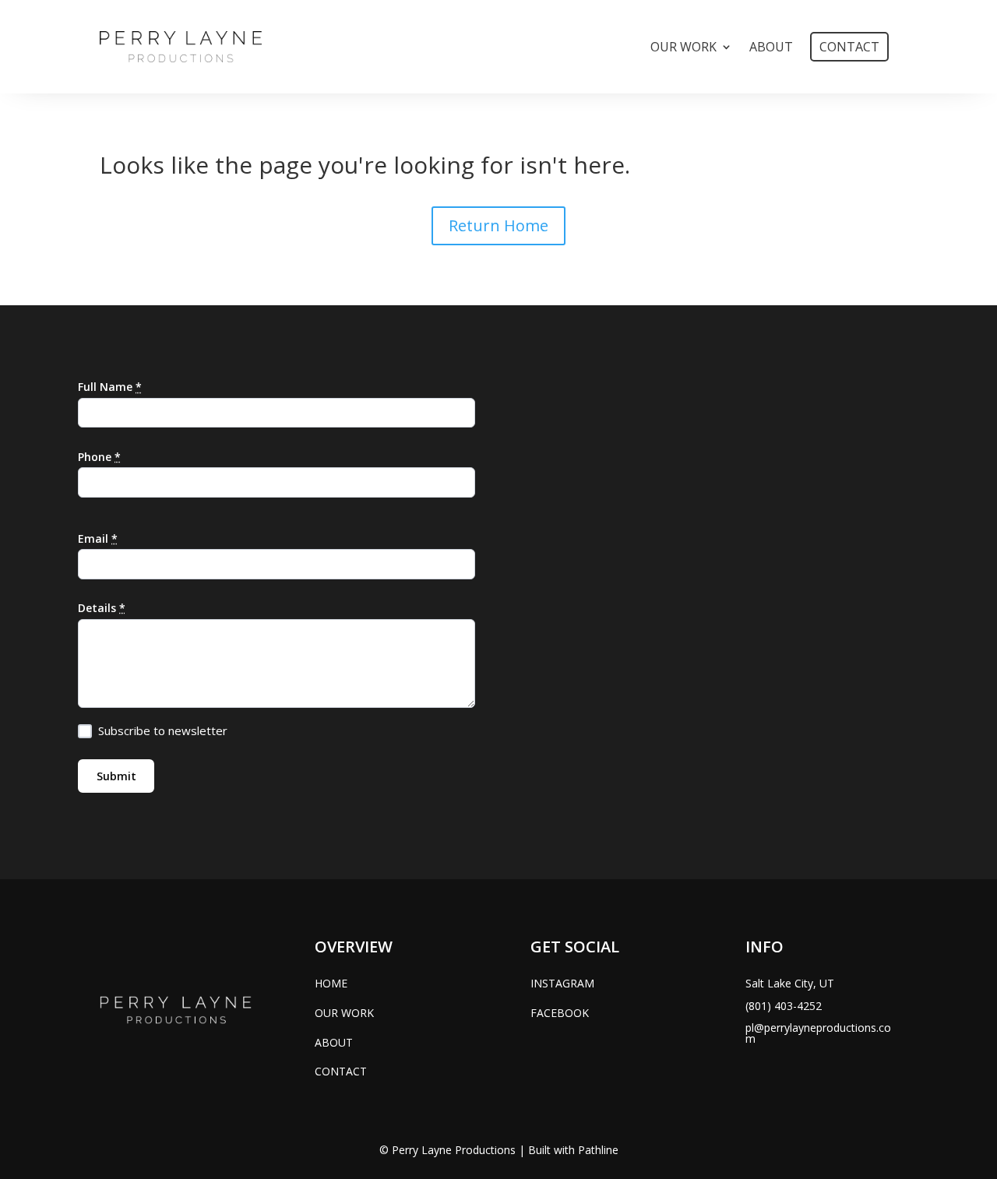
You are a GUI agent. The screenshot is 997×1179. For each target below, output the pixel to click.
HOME (331, 983)
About (771, 46)
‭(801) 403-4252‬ (783, 1005)
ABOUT (334, 1042)
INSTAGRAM (562, 983)
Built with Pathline (573, 1149)
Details (101, 607)
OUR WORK (344, 1012)
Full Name (110, 386)
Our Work (683, 46)
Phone (99, 456)
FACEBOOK (559, 1012)
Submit (116, 776)
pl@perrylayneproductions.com (818, 1033)
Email (98, 538)
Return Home (498, 225)
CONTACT (341, 1071)
